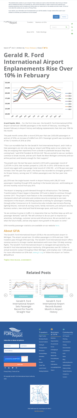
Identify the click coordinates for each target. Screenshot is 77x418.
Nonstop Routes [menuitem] (43, 339)
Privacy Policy (7, 371)
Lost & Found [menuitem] (42, 368)
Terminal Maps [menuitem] (43, 353)
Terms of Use (15, 371)
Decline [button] (64, 17)
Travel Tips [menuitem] (42, 365)
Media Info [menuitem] (53, 355)
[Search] (66, 27)
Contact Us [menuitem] (66, 374)
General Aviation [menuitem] (43, 342)
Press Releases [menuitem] (55, 358)
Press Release (30, 48)
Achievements (26, 260)
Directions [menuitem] (41, 350)
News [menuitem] (64, 356)
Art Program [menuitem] (66, 336)
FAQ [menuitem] (40, 359)
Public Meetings (41, 32)
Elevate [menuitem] (41, 362)
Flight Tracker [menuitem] (42, 336)
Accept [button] (56, 17)
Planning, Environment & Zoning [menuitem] (67, 342)
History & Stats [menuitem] (67, 368)
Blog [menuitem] (64, 359)
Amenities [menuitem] (41, 356)
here (57, 225)
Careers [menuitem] (65, 377)
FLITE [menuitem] (64, 353)
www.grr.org (38, 252)
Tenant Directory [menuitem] (67, 371)
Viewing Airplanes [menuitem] (43, 371)
